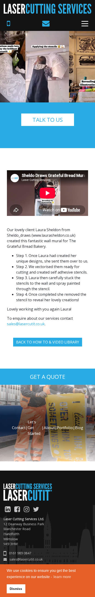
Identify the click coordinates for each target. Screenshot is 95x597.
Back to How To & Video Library (47, 342)
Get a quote (47, 376)
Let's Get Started (34, 427)
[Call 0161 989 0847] (9, 23)
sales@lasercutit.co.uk (26, 323)
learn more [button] (62, 577)
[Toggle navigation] (84, 24)
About (49, 427)
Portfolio (65, 427)
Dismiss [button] (16, 589)
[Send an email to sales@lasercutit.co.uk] (46, 23)
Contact (19, 427)
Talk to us (48, 119)
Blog (79, 427)
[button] (7, 463)
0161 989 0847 (20, 553)
